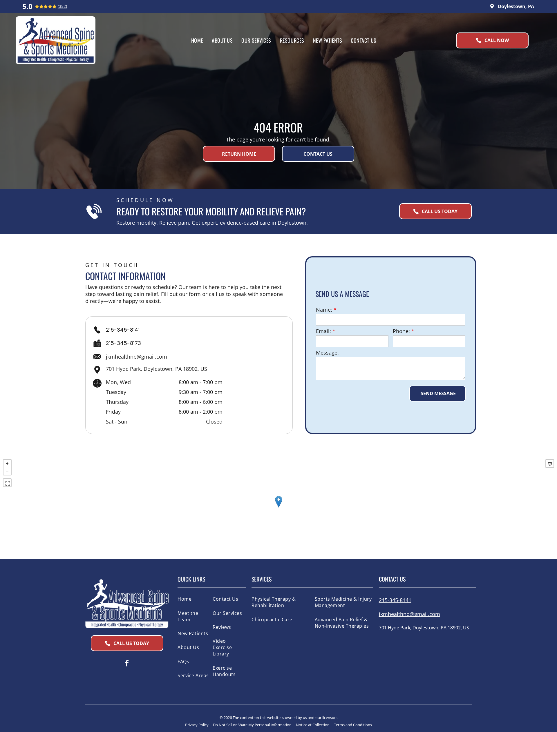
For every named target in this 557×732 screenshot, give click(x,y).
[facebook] (127, 664)
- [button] (7, 471)
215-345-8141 (123, 329)
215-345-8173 (123, 343)
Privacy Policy (197, 724)
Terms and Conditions (353, 724)
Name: (324, 309)
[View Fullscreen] (7, 482)
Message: (327, 352)
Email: (323, 331)
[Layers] (550, 463)
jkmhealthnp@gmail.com (136, 356)
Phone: (401, 331)
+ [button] (7, 463)
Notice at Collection (313, 724)
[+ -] (278, 507)
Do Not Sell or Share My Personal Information (252, 724)
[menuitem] (197, 40)
